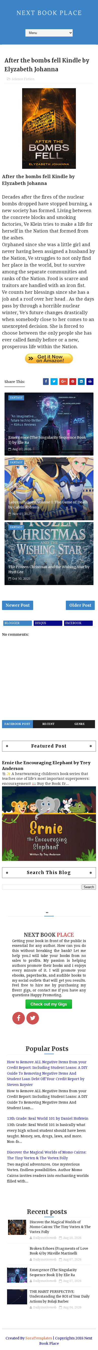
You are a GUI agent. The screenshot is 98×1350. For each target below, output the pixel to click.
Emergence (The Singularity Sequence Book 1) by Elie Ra (47, 440)
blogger (12, 623)
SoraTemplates (38, 1338)
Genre (79, 724)
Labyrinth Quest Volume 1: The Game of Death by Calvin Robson (48, 504)
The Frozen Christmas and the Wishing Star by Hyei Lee (48, 569)
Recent (48, 724)
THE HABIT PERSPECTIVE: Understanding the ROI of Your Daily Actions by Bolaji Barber (60, 1297)
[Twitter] (32, 1018)
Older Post (80, 605)
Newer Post (18, 605)
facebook (73, 623)
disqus (40, 623)
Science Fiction (23, 79)
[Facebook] (18, 1018)
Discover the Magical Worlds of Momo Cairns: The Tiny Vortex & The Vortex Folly (60, 1227)
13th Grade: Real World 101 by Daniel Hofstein (47, 1118)
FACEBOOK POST (17, 724)
